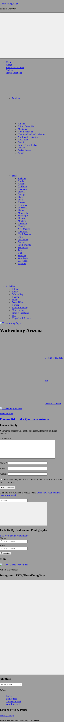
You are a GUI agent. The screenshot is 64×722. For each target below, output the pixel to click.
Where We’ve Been (15, 67)
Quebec (21, 147)
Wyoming (22, 263)
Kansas (21, 202)
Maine (21, 210)
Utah (20, 253)
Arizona (21, 183)
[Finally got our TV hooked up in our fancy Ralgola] (32, 586)
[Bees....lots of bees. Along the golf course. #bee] (32, 609)
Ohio (20, 237)
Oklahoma (23, 239)
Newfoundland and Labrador (31, 134)
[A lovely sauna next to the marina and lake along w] (32, 647)
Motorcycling (18, 310)
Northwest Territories (28, 137)
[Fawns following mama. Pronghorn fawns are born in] (32, 595)
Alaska (21, 181)
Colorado (22, 189)
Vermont (22, 255)
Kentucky (22, 205)
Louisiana (22, 207)
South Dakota (24, 245)
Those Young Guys (9, 3)
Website (3, 474)
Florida (21, 191)
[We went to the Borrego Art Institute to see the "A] (32, 672)
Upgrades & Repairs (21, 318)
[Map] (14, 564)
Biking (15, 291)
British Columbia (26, 126)
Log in (9, 696)
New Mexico (24, 229)
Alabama (22, 178)
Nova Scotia (23, 139)
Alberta (21, 123)
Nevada (21, 226)
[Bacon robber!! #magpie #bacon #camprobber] (32, 664)
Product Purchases (20, 313)
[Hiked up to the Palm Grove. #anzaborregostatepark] (32, 658)
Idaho (20, 197)
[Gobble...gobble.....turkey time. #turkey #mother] (32, 628)
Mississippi (23, 215)
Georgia (21, 194)
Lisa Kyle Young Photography (14, 535)
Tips (14, 315)
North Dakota (24, 234)
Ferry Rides (17, 302)
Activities (10, 286)
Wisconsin (23, 261)
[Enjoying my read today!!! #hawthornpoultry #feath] (32, 636)
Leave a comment (53, 403)
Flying (15, 299)
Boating (15, 297)
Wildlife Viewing (20, 307)
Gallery (9, 70)
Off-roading (17, 294)
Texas (20, 250)
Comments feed (13, 701)
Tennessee (23, 247)
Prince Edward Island (28, 145)
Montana (22, 221)
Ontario (21, 142)
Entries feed (11, 698)
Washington (23, 258)
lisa (46, 380)
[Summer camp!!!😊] (32, 603)
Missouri (22, 218)
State (14, 175)
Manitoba (22, 129)
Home (9, 62)
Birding (15, 305)
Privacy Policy (7, 715)
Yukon (21, 153)
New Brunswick (25, 131)
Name (3, 463)
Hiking (15, 289)
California (22, 186)
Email (3, 468)
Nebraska (22, 223)
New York (23, 231)
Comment (5, 438)
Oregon (21, 242)
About (9, 65)
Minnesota (23, 213)
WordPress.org (13, 704)
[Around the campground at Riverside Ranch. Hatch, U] (32, 618)
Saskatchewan (24, 150)
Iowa (20, 199)
